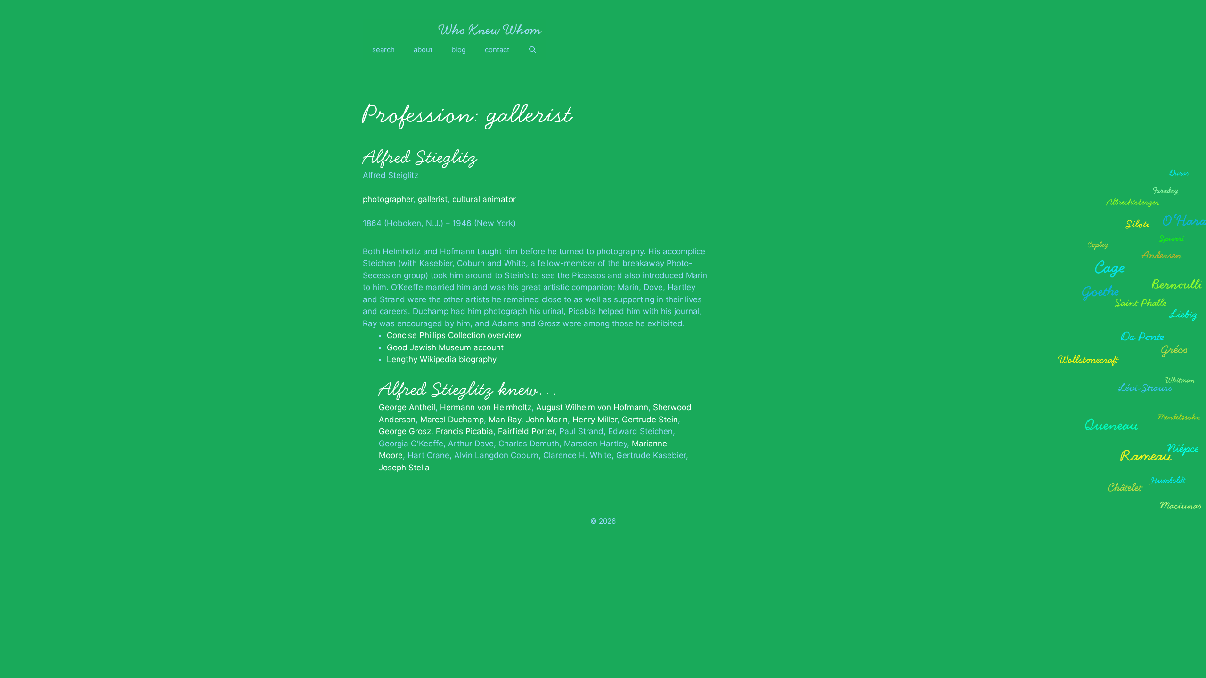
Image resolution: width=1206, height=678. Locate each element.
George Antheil (407, 407)
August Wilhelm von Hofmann (592, 407)
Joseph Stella (404, 467)
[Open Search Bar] (532, 50)
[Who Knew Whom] (489, 29)
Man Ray (505, 419)
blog (458, 49)
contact (497, 49)
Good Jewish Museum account (445, 347)
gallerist (433, 199)
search (383, 49)
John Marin (547, 419)
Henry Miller (594, 419)
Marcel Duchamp (452, 419)
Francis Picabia (464, 431)
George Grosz (405, 431)
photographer (388, 199)
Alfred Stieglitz (420, 157)
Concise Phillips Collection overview (454, 335)
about (423, 49)
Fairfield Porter (526, 431)
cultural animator (484, 199)
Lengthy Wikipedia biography (442, 359)
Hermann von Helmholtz (485, 407)
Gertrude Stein (650, 419)
